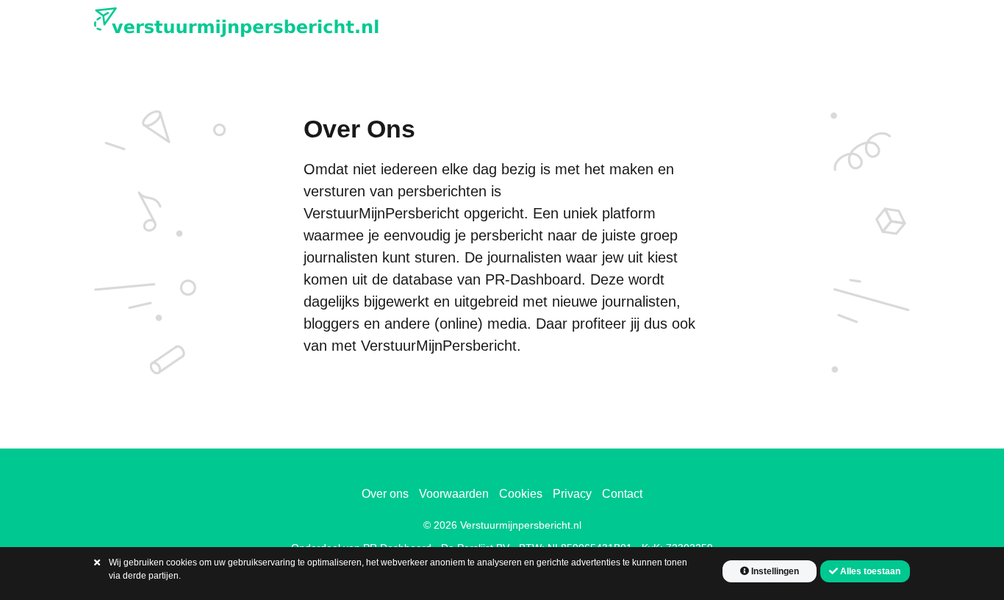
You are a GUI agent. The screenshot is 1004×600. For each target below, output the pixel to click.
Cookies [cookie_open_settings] (520, 494)
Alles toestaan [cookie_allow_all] (869, 571)
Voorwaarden (454, 494)
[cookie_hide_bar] (97, 562)
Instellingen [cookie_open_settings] (774, 571)
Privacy (572, 494)
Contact (622, 494)
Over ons (385, 494)
